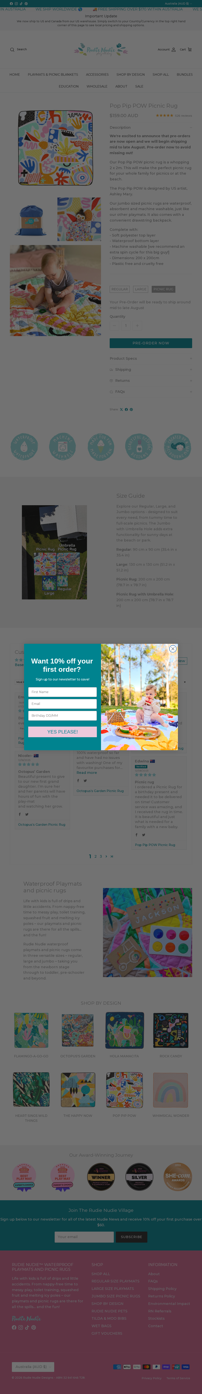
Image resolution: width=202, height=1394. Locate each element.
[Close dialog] (172, 648)
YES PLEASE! (62, 731)
